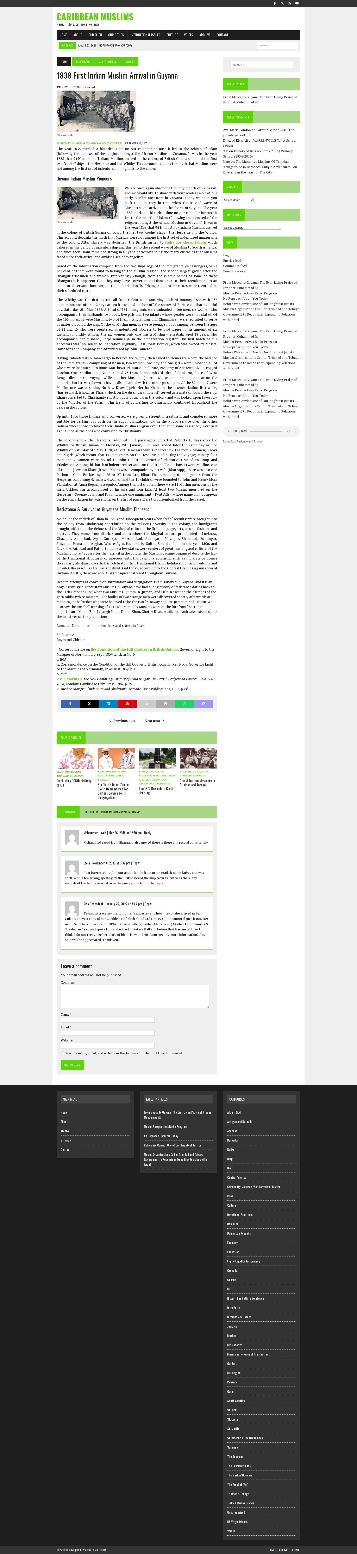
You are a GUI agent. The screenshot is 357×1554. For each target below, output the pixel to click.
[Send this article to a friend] (146, 704)
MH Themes (101, 1550)
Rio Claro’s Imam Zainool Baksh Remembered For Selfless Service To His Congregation (113, 791)
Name (65, 1014)
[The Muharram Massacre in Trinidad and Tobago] (198, 766)
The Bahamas (235, 1456)
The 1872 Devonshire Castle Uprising (156, 790)
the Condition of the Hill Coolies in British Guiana (134, 649)
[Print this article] (165, 704)
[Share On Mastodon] (203, 704)
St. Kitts (232, 1410)
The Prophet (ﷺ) (237, 1484)
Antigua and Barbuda (239, 1121)
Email (65, 1027)
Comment (68, 982)
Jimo (226, 161)
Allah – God (234, 1112)
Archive (204, 34)
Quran (230, 1391)
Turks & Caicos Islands (240, 1503)
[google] (289, 2)
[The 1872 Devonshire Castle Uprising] (157, 766)
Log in (227, 255)
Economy (232, 1242)
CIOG (76, 87)
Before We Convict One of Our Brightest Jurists (258, 303)
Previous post (124, 720)
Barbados (232, 1140)
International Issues (145, 34)
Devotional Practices (239, 1214)
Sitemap (66, 1140)
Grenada (232, 1270)
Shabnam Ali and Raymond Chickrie (97, 143)
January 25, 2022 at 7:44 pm (123, 903)
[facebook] (274, 2)
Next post (152, 720)
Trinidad (89, 87)
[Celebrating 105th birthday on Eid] (75, 766)
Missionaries (234, 1344)
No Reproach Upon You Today (245, 298)
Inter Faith (233, 1307)
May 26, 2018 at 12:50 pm (125, 832)
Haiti (230, 1289)
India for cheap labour (185, 242)
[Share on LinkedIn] (108, 704)
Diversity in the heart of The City (247, 172)
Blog (60, 771)
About (77, 34)
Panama (232, 1382)
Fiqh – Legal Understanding (243, 1261)
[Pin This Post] (127, 704)
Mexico (231, 1335)
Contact (222, 34)
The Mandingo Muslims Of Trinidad (262, 161)
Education (233, 1251)
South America (107, 61)
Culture (172, 34)
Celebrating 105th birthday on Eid (74, 783)
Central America (236, 1177)
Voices (188, 34)
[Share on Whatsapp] (184, 704)
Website (67, 1040)
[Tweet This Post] (89, 704)
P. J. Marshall (71, 679)
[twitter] (282, 2)
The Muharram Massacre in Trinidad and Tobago (197, 783)
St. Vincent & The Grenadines (245, 1438)
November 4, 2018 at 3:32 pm (111, 863)
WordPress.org (234, 271)
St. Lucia (232, 1419)
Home (63, 34)
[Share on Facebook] (70, 704)
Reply (147, 832)
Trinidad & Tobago (70, 775)
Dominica (232, 1224)
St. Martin (233, 1428)
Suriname (233, 1447)
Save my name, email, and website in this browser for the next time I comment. (124, 1053)
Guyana (155, 779)
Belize (230, 1149)
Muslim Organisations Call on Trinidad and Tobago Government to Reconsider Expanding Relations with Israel (261, 314)
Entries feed (232, 260)
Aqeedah (232, 1130)
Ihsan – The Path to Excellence (245, 1298)
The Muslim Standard (239, 1475)
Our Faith (95, 34)
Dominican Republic (239, 1233)
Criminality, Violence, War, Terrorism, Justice (157, 775)
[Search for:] (261, 64)
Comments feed (235, 265)
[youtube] (297, 2)
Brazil (230, 1168)
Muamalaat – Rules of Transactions (248, 1354)
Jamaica (232, 1326)
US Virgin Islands (237, 1521)
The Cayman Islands (239, 1465)
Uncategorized (236, 1512)
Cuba (230, 1196)
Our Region (116, 34)
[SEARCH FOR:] (277, 44)
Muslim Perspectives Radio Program (250, 293)
